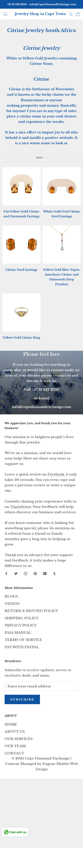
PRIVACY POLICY (21, 625)
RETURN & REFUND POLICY (31, 611)
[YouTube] (45, 573)
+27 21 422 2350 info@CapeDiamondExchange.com (41, 4)
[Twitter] (16, 573)
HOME (11, 724)
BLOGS (11, 596)
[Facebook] (6, 573)
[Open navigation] (5, 14)
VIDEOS (12, 604)
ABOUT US (15, 732)
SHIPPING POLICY (22, 618)
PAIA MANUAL (18, 633)
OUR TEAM (15, 746)
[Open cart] (78, 14)
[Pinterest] (35, 573)
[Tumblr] (54, 573)
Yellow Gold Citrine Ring (21, 337)
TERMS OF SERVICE (23, 640)
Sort (39, 157)
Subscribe (22, 699)
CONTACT (14, 753)
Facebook (55, 474)
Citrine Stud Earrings (21, 269)
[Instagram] (25, 573)
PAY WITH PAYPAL (22, 647)
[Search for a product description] (71, 14)
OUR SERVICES (19, 739)
